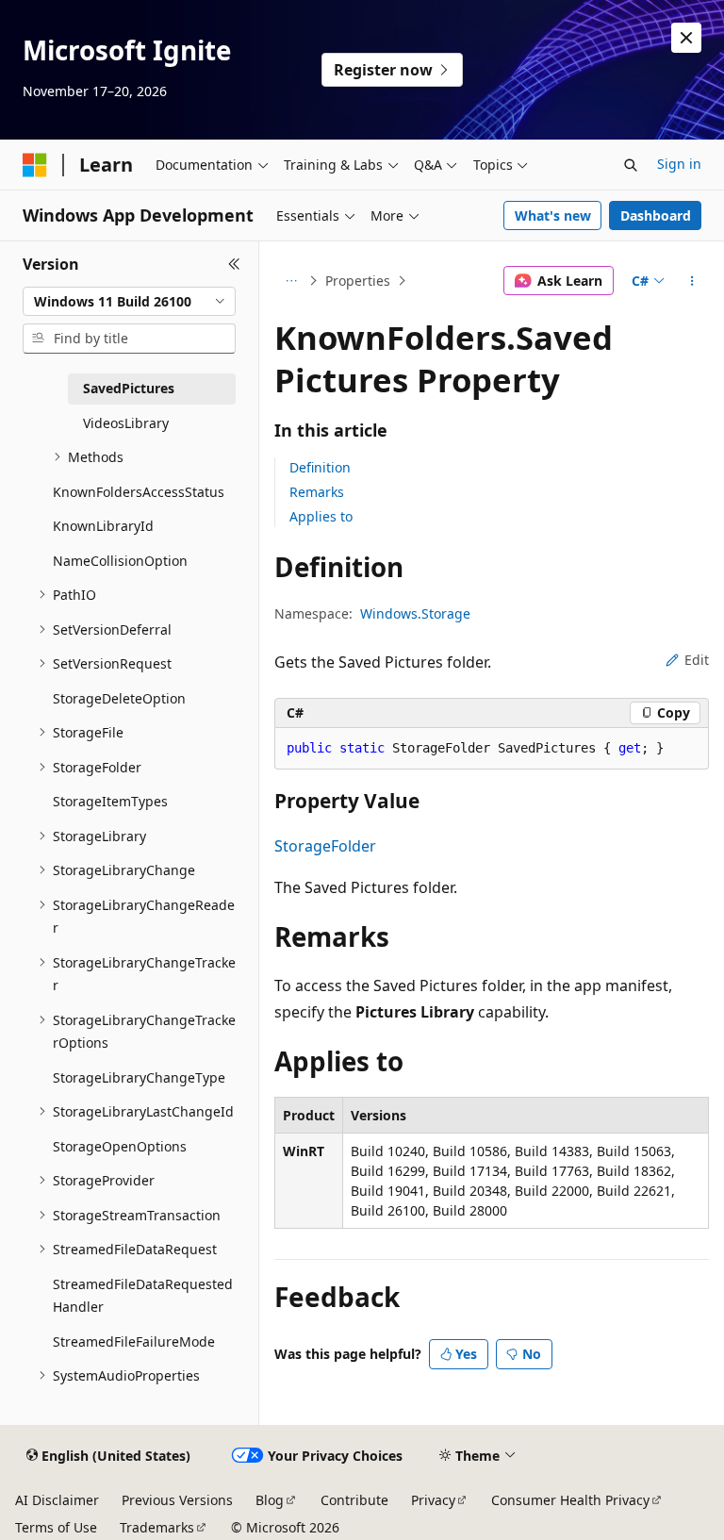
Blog (269, 1500)
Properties (357, 281)
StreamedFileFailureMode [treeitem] (134, 1341)
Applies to (321, 516)
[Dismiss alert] (686, 38)
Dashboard (655, 215)
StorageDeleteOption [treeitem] (119, 698)
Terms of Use (56, 1527)
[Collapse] (234, 264)
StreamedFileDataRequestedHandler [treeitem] (143, 1295)
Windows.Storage (415, 613)
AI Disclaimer (57, 1500)
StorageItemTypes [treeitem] (110, 801)
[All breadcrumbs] (290, 281)
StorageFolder (325, 846)
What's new (553, 215)
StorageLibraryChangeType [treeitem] (139, 1077)
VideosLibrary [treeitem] (126, 423)
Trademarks (157, 1527)
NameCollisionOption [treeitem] (120, 561)
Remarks (316, 492)
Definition (320, 467)
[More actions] (692, 281)
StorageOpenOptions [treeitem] (120, 1146)
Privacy (433, 1500)
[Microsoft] (35, 165)
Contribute (354, 1500)
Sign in (679, 164)
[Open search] (631, 165)
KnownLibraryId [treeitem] (103, 526)
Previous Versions (177, 1500)
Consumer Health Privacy (570, 1500)
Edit (696, 660)
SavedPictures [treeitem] (128, 388)
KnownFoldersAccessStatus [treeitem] (138, 492)
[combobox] (129, 302)
